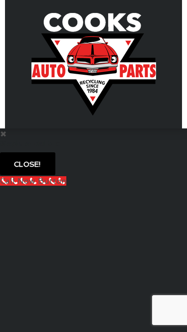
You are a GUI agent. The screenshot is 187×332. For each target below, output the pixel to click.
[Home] (94, 63)
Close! (27, 164)
